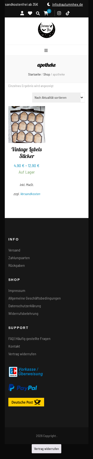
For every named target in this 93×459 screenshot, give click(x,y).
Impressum (16, 290)
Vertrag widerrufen (22, 353)
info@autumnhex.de (69, 4)
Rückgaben (16, 265)
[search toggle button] (38, 13)
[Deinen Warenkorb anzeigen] (46, 13)
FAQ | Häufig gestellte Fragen (29, 338)
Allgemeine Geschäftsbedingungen (34, 298)
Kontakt (14, 346)
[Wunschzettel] (30, 13)
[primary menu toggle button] (46, 50)
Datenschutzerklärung (24, 305)
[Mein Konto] (22, 13)
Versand (14, 250)
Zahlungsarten (19, 257)
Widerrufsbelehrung (23, 313)
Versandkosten (30, 194)
